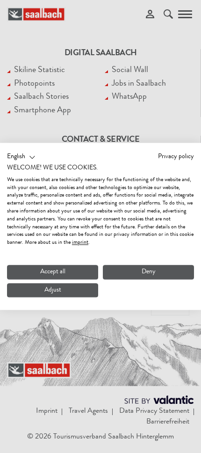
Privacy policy (176, 156)
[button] (21, 157)
